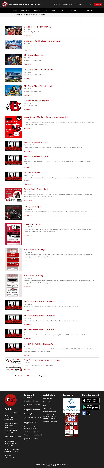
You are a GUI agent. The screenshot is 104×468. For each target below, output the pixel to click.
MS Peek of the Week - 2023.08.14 (40, 316)
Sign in (98, 4)
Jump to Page (38, 376)
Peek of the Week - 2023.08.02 (38, 344)
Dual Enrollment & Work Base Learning (42, 360)
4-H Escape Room (32, 224)
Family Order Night (32, 206)
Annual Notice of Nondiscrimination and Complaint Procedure (50, 416)
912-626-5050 (8, 417)
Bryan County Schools (31, 401)
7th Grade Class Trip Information (39, 69)
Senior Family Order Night (36, 189)
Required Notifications (50, 421)
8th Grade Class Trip (33, 55)
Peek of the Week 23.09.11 (36, 173)
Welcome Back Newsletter (36, 101)
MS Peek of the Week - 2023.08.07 (40, 330)
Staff (44, 405)
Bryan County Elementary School (32, 405)
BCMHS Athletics (73, 10)
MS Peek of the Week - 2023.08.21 (40, 301)
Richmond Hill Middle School (33, 435)
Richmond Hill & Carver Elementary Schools (31, 427)
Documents (46, 402)
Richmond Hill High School (32, 432)
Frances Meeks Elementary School (32, 418)
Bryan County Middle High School (27, 15)
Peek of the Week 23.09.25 (36, 142)
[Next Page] (32, 376)
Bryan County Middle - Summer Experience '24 (46, 117)
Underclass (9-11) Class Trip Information (42, 41)
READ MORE (28, 36)
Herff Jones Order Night (35, 249)
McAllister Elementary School (30, 422)
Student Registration (49, 411)
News (43, 15)
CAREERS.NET (47, 408)
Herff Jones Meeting (33, 275)
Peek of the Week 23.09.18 (36, 156)
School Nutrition (48, 398)
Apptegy (55, 465)
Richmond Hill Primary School (31, 439)
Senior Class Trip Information (37, 27)
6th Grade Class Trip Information (39, 86)
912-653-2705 (8, 419)
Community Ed (28, 414)
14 (28, 376)
